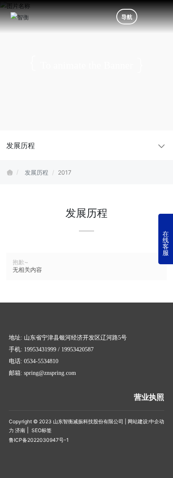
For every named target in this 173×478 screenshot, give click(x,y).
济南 (20, 430)
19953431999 (40, 349)
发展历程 (36, 172)
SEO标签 (41, 430)
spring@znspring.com (50, 373)
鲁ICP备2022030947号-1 (39, 440)
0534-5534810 (41, 361)
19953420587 (77, 349)
